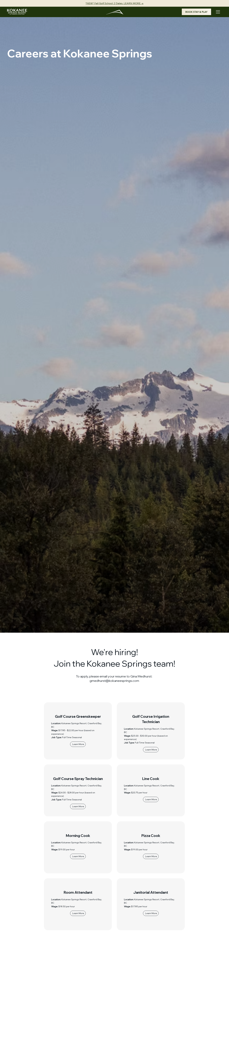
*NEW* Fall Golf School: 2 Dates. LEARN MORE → (114, 3)
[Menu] (218, 11)
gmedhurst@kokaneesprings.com (114, 681)
